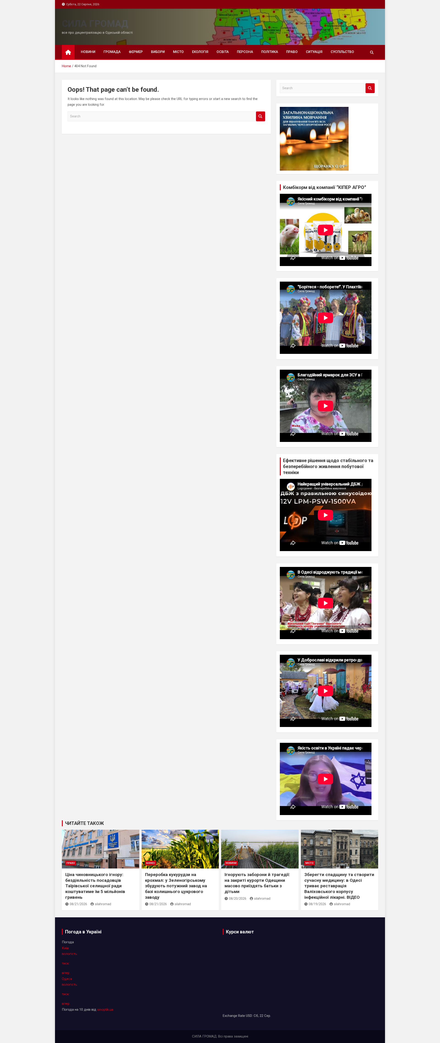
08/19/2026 (317, 904)
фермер (136, 52)
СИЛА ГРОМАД (95, 23)
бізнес (150, 863)
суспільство (342, 52)
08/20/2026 (237, 898)
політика (269, 52)
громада (112, 52)
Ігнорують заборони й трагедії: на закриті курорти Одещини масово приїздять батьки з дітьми (257, 883)
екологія (200, 52)
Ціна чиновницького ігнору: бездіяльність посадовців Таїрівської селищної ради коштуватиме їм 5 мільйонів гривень (95, 886)
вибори (158, 52)
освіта (223, 52)
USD (249, 1016)
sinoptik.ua (105, 1009)
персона (245, 52)
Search (260, 116)
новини (88, 52)
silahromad (103, 904)
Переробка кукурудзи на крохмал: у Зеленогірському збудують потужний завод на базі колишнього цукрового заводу (176, 886)
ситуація (314, 52)
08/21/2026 (78, 904)
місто (178, 52)
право (292, 52)
